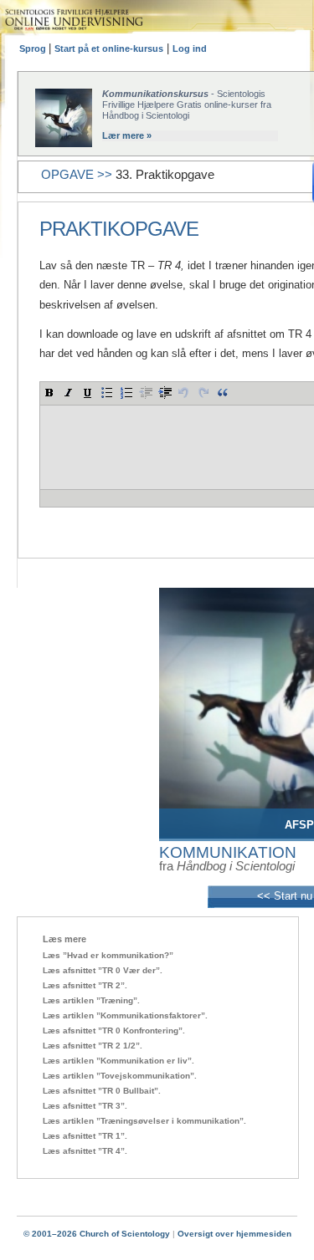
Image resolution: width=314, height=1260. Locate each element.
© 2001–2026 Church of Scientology (96, 1233)
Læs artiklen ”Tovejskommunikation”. (120, 1075)
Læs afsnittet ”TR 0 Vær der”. (102, 970)
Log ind (189, 48)
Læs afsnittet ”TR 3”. (85, 1105)
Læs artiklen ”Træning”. (91, 1000)
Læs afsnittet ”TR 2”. (85, 985)
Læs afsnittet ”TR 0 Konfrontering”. (114, 1030)
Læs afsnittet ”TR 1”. (85, 1135)
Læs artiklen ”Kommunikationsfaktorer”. (125, 1015)
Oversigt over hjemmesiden (234, 1233)
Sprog (34, 48)
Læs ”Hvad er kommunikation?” (108, 955)
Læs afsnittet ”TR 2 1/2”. (92, 1045)
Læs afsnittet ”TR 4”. (85, 1150)
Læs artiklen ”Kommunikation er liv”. (118, 1060)
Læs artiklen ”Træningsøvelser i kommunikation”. (144, 1120)
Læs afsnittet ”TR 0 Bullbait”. (102, 1090)
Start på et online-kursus (108, 48)
